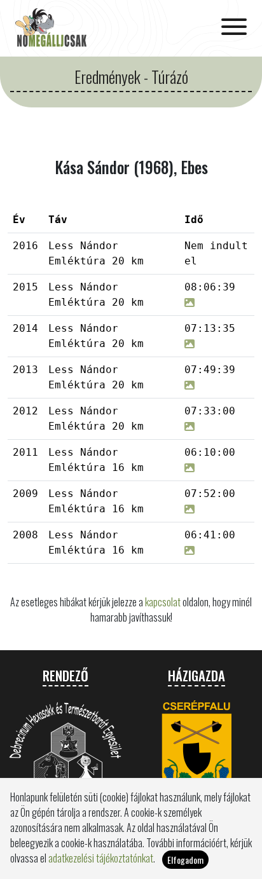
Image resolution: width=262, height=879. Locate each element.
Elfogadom (185, 859)
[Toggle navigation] (234, 27)
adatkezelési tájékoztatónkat (100, 858)
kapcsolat (163, 602)
